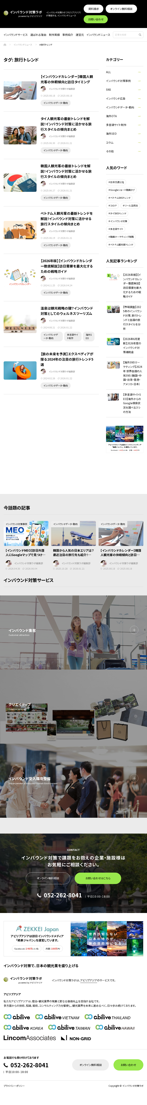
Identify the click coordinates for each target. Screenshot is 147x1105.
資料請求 (93, 9)
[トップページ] (5, 44)
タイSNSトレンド (118, 213)
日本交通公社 (117, 182)
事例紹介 (67, 35)
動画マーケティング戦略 (122, 236)
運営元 (80, 35)
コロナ (113, 205)
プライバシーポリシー (14, 1086)
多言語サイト (116, 228)
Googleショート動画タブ (122, 189)
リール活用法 (131, 205)
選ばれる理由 (38, 35)
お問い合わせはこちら (97, 878)
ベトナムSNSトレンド (120, 197)
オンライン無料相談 (121, 9)
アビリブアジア (88, 980)
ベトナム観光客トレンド (121, 244)
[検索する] (140, 35)
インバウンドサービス (16, 35)
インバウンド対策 (118, 221)
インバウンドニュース (98, 35)
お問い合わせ (96, 19)
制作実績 (54, 35)
